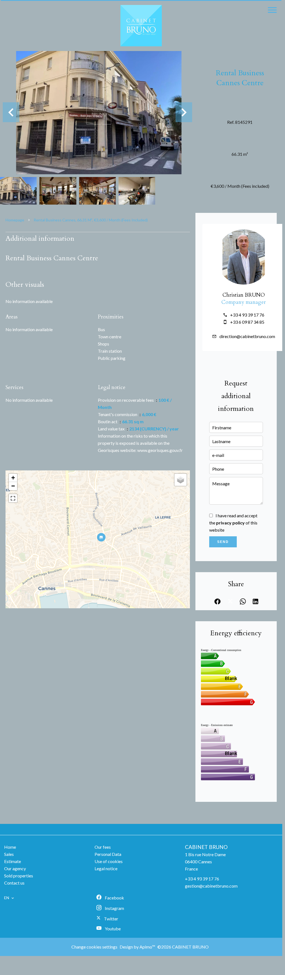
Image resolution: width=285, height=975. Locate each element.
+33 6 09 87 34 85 (247, 322)
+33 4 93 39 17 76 (247, 314)
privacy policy (230, 522)
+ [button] (13, 477)
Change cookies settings (94, 946)
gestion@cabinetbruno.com (211, 885)
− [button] (13, 486)
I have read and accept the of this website (233, 522)
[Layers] (180, 480)
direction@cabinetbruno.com (247, 336)
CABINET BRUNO (206, 847)
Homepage (15, 220)
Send (223, 542)
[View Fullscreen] (13, 498)
